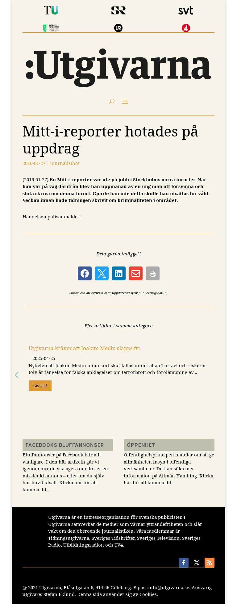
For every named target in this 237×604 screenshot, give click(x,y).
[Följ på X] (197, 563)
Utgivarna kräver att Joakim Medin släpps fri (84, 348)
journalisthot (65, 163)
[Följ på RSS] (209, 563)
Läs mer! (40, 385)
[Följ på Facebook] (184, 563)
